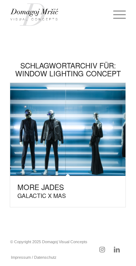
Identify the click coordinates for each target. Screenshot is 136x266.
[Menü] (116, 14)
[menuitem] (116, 14)
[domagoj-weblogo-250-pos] (56, 14)
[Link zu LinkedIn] (116, 249)
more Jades (41, 191)
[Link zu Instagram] (102, 249)
